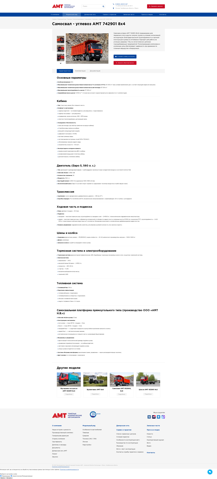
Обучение (119, 446)
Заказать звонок (157, 6)
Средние (86, 435)
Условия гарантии (122, 437)
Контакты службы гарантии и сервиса (129, 452)
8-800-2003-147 (122, 4)
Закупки (55, 457)
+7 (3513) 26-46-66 (121, 5)
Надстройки (87, 444)
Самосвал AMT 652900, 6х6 (121, 390)
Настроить (9, 478)
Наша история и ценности (61, 429)
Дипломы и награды (59, 444)
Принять (3, 478)
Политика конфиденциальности (60, 466)
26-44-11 (129, 5)
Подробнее (68, 394)
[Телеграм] (158, 417)
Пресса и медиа (147, 14)
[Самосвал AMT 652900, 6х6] (122, 379)
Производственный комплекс (62, 432)
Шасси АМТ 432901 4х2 (148, 389)
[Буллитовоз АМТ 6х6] (95, 379)
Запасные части (128, 14)
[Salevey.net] (163, 467)
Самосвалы (88, 19)
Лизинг (54, 454)
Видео (149, 446)
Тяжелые (69, 19)
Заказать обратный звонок (126, 62)
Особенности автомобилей (92, 429)
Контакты (162, 14)
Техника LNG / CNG (89, 438)
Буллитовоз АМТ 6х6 (95, 389)
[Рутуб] (154, 417)
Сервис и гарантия (109, 14)
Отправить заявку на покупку (126, 56)
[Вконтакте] (149, 417)
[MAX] (163, 417)
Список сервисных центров (126, 434)
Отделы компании (58, 438)
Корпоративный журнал (155, 440)
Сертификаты (57, 441)
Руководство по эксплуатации (127, 443)
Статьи (149, 437)
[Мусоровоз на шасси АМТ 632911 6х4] (69, 379)
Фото (149, 443)
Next (60, 63)
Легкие (85, 441)
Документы (56, 447)
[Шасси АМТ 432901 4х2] (148, 379)
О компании (55, 14)
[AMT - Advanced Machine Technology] (63, 7)
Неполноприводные (78, 19)
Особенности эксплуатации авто (128, 440)
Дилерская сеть (90, 14)
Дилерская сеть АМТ (59, 451)
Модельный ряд (71, 14)
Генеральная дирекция (60, 435)
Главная (54, 19)
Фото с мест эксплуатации (125, 449)
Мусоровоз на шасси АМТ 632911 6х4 (68, 390)
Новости (150, 434)
